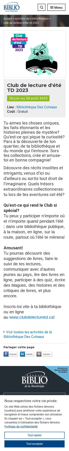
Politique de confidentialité (21, 426)
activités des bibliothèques (32, 18)
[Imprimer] (44, 354)
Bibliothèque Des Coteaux (36, 107)
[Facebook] (11, 354)
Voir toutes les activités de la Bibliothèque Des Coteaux (28, 334)
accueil (8, 18)
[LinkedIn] (27, 354)
